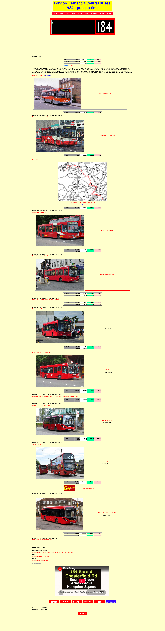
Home (55, 13)
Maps (86, 13)
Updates (109, 13)
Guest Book (94, 13)
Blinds (73, 13)
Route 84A (48, 75)
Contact (102, 13)
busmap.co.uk (82, 204)
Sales (67, 13)
